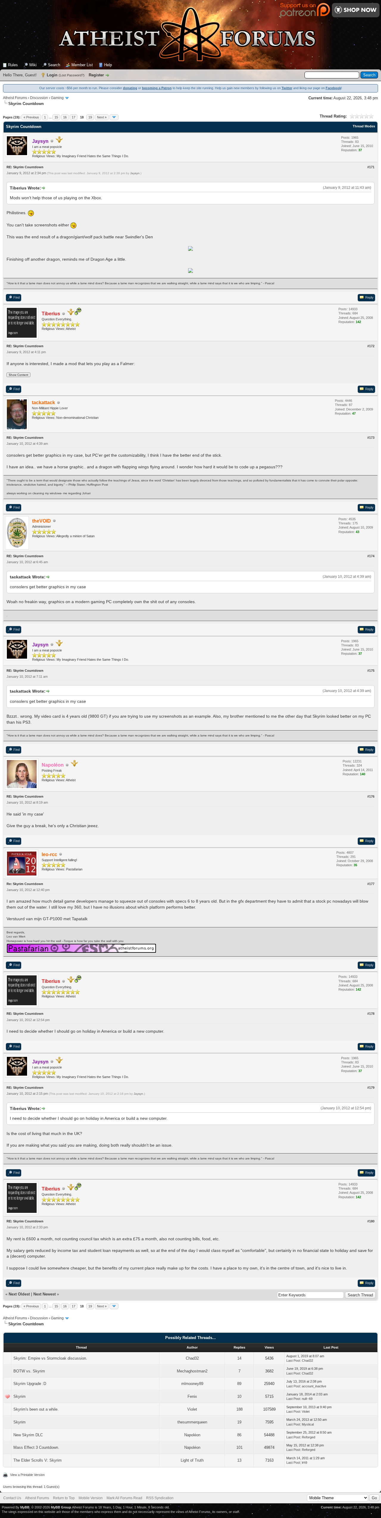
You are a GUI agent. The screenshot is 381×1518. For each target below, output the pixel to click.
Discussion (39, 98)
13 (239, 1460)
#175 (370, 670)
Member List (82, 65)
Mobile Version (91, 1498)
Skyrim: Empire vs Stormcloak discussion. (50, 1358)
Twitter (287, 88)
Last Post (293, 1360)
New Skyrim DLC (28, 1435)
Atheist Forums (15, 98)
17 (73, 117)
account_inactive (314, 1386)
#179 (370, 1087)
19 (90, 117)
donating (130, 88)
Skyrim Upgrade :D (29, 1383)
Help (108, 65)
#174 (370, 556)
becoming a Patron (157, 88)
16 (65, 117)
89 (239, 1383)
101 (239, 1447)
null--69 (307, 1398)
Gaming (57, 98)
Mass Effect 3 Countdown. (36, 1447)
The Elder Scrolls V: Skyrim (37, 1460)
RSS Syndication (160, 1498)
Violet (192, 1409)
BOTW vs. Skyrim (29, 1371)
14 (239, 1358)
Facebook (333, 88)
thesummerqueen (192, 1422)
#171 (370, 167)
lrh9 (304, 1462)
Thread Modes (364, 126)
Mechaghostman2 (192, 1371)
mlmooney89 (192, 1383)
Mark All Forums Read (124, 1498)
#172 (370, 346)
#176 (370, 796)
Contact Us (12, 1498)
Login (52, 75)
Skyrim (19, 1396)
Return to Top (64, 1498)
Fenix (192, 1396)
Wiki (33, 65)
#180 (370, 1221)
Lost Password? (71, 75)
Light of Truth (192, 1460)
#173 (370, 437)
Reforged (308, 1437)
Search (54, 65)
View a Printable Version (27, 1475)
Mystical (308, 1424)
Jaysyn (135, 173)
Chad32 (192, 1358)
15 (56, 117)
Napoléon (192, 1435)
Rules (13, 65)
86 (239, 1435)
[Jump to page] (114, 117)
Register (96, 75)
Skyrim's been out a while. (36, 1409)
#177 (370, 884)
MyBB (24, 1507)
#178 (370, 1013)
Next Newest (44, 1294)
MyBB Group (61, 1507)
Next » (102, 117)
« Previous (31, 117)
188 (239, 1409)
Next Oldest (19, 1294)
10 (239, 1396)
